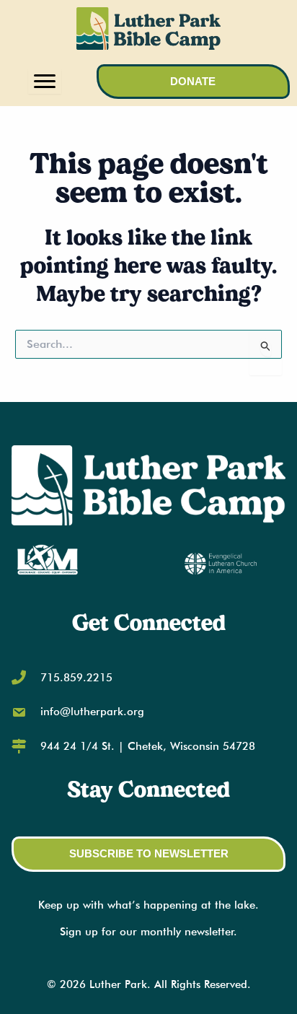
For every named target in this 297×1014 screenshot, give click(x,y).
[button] (193, 82)
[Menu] (44, 81)
